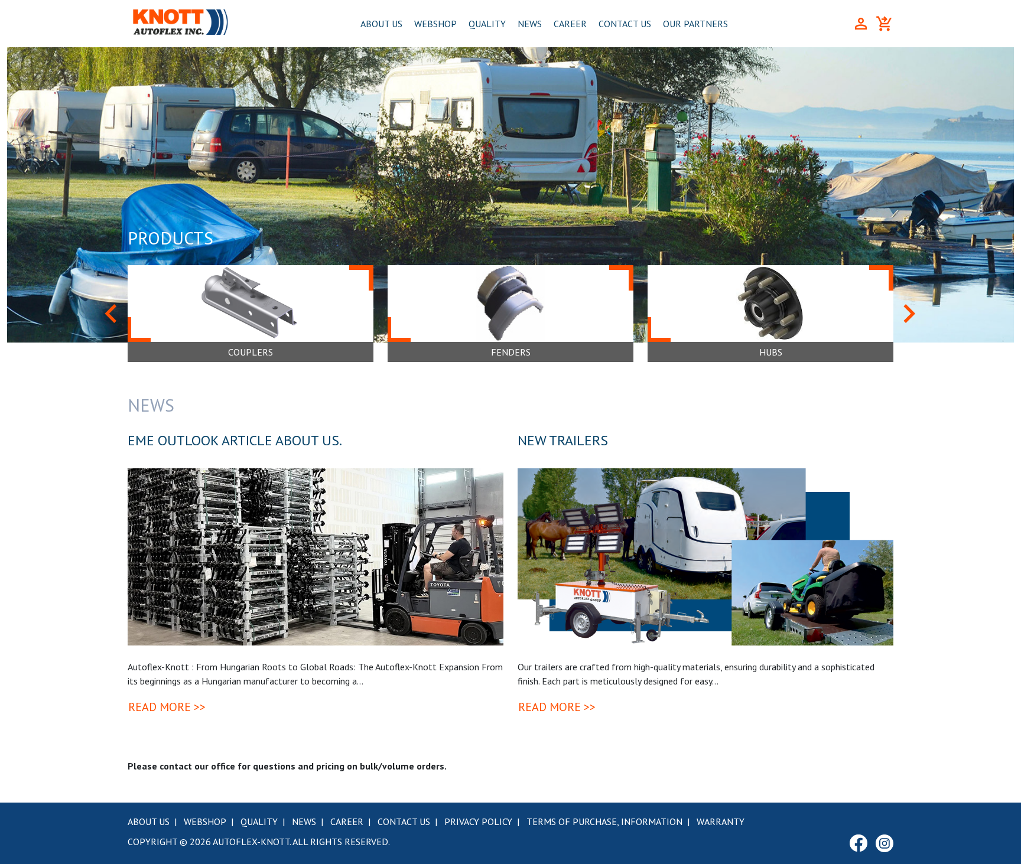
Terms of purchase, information (604, 821)
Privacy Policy (478, 821)
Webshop (435, 24)
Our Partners (695, 24)
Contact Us (625, 24)
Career (570, 24)
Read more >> (167, 707)
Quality (487, 24)
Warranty (720, 821)
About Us (381, 24)
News (530, 24)
